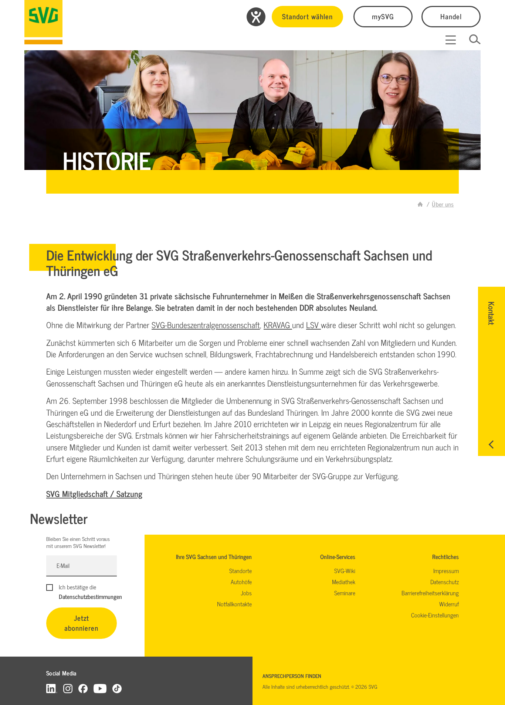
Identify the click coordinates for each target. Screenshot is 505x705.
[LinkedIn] (51, 688)
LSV (313, 324)
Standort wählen (307, 16)
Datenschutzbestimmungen (90, 596)
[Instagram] (67, 688)
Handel (451, 16)
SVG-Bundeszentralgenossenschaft (206, 324)
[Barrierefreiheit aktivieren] (256, 16)
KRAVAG (278, 324)
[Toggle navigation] (450, 39)
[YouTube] (100, 688)
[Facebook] (83, 688)
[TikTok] (117, 688)
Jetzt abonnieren (81, 622)
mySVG (383, 16)
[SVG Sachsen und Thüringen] (43, 22)
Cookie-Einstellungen (435, 615)
